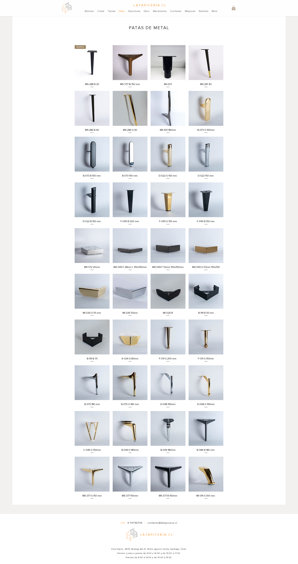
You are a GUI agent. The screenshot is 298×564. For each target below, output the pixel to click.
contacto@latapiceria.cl (162, 522)
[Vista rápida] (130, 62)
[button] (234, 7)
